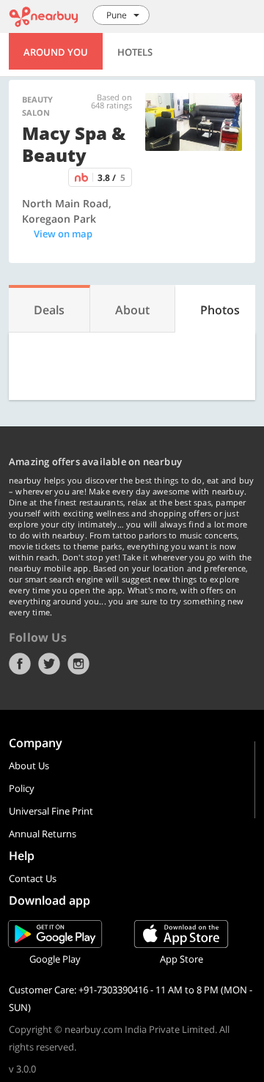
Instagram (78, 664)
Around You (55, 52)
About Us (29, 765)
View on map (63, 233)
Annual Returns (42, 833)
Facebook (20, 664)
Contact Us (32, 878)
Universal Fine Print (51, 811)
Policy (21, 788)
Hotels (135, 52)
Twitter (49, 664)
